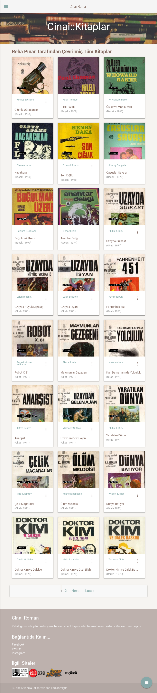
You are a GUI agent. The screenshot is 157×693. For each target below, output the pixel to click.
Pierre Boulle (69, 362)
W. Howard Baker (118, 99)
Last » (89, 591)
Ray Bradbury (116, 296)
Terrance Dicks (116, 559)
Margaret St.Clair (72, 428)
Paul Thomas (70, 99)
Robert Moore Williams (24, 363)
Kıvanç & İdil (28, 688)
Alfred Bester (24, 428)
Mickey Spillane (25, 99)
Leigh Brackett (24, 296)
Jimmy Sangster (118, 165)
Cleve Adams (24, 165)
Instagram (18, 653)
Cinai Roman (78, 6)
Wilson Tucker (116, 493)
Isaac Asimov (116, 362)
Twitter (16, 648)
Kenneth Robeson (72, 493)
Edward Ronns (70, 165)
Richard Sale (69, 231)
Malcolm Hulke (71, 559)
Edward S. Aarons (26, 231)
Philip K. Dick (116, 231)
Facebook (18, 644)
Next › (76, 591)
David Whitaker (25, 559)
